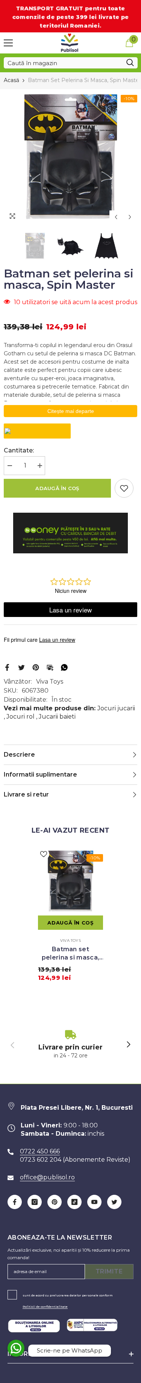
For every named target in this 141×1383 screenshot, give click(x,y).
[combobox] (63, 63)
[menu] (8, 42)
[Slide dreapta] (128, 1045)
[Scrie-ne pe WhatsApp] (16, 1348)
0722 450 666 (40, 1151)
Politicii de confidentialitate (45, 1306)
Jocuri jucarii (116, 708)
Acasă (11, 80)
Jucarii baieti (57, 716)
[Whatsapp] (64, 666)
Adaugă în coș (57, 488)
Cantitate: (19, 450)
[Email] (50, 666)
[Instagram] (34, 1202)
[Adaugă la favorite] (124, 488)
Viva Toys (49, 681)
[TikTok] (74, 1202)
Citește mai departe (70, 411)
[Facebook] (7, 666)
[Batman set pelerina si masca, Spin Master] (70, 881)
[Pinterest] (35, 666)
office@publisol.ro (47, 1177)
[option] (70, 156)
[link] (70, 1045)
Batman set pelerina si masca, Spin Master (71, 954)
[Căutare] (71, 63)
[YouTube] (94, 1202)
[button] (116, 217)
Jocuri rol (20, 716)
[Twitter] (21, 666)
